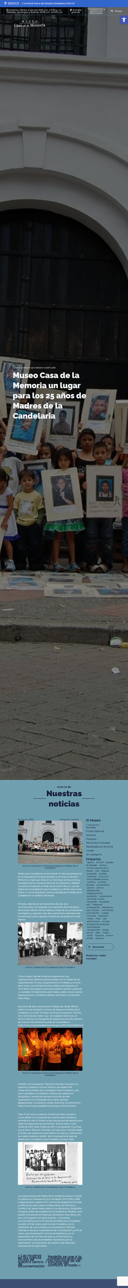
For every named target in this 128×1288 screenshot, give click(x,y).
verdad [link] (90, 938)
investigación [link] (94, 907)
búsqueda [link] (92, 873)
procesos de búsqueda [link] (98, 924)
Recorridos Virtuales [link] (98, 842)
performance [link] (94, 921)
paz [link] (105, 918)
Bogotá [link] (105, 870)
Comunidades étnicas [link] (97, 879)
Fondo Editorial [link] (95, 831)
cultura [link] (99, 887)
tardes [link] (106, 932)
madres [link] (105, 913)
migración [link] (103, 915)
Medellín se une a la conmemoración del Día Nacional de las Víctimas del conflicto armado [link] (65, 1260)
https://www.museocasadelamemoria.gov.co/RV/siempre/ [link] (47, 1105)
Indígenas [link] (97, 904)
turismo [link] (109, 935)
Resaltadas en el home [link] (99, 846)
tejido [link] (90, 935)
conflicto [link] (91, 882)
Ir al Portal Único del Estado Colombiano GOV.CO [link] (48, 3)
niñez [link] (98, 918)
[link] (124, 20)
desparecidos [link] (93, 890)
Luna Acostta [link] (93, 913)
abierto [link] (91, 862)
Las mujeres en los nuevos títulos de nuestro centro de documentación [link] (31, 1260)
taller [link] (98, 932)
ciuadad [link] (103, 873)
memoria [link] (92, 915)
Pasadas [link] (91, 839)
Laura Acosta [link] (93, 910)
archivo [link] (103, 865)
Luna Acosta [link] (107, 910)
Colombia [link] (92, 876)
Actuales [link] (91, 827)
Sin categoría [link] (94, 854)
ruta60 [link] (90, 850)
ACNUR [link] (100, 862)
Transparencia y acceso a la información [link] (96, 11)
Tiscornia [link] (99, 935)
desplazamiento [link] (95, 893)
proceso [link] (106, 921)
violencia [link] (99, 938)
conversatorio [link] (103, 884)
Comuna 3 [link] (103, 876)
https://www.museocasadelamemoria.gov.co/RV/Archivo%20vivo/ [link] (51, 1025)
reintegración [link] (94, 929)
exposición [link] (92, 896)
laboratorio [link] (107, 907)
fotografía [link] (92, 901)
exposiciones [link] (105, 896)
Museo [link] (90, 918)
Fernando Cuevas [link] (95, 898)
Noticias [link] (91, 835)
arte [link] (97, 870)
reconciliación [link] (93, 927)
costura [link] (91, 887)
